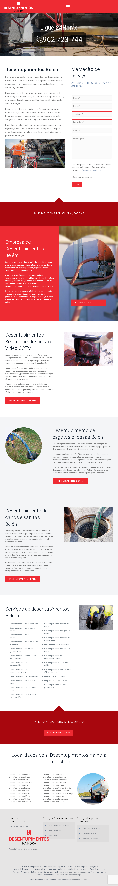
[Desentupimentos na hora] (18, 6)
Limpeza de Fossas (90, 839)
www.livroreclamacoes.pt (70, 875)
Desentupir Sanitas (56, 835)
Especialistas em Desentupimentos (23, 849)
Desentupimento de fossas (59, 825)
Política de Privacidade (91, 170)
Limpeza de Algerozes (91, 828)
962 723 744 (62, 39)
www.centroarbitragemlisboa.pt (74, 872)
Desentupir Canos (55, 830)
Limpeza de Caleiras (90, 833)
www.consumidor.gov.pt (77, 879)
